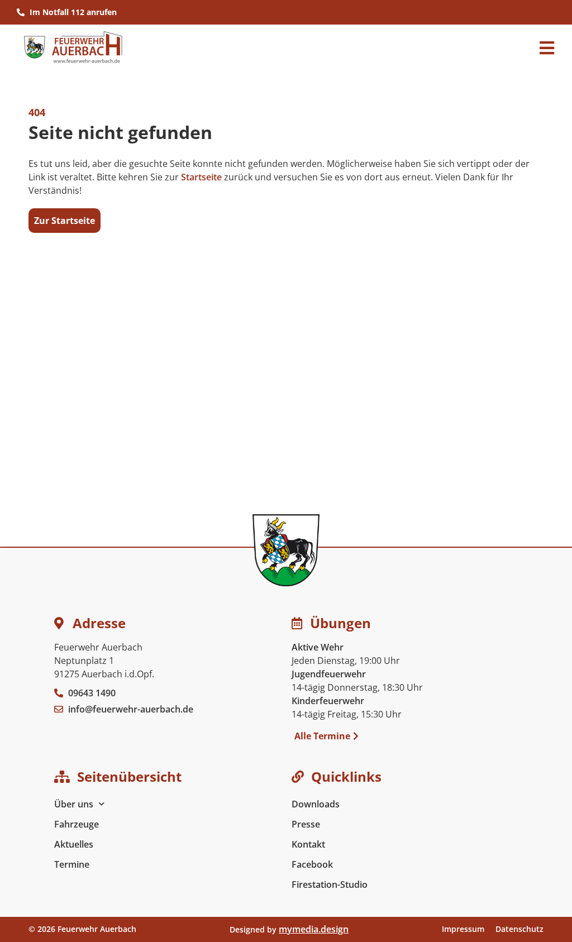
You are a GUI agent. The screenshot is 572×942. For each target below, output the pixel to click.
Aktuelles (73, 844)
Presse (306, 824)
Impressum (463, 929)
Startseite (201, 177)
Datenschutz (519, 929)
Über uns (73, 804)
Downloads (316, 804)
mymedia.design (314, 929)
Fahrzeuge (76, 824)
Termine (71, 864)
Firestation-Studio (330, 884)
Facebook (312, 864)
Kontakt (308, 844)
